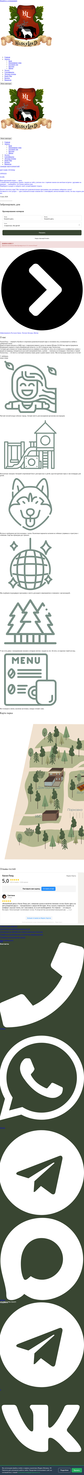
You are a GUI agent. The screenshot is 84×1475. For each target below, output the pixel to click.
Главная (7, 57)
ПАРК (2, 177)
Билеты (7, 78)
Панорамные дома (15, 63)
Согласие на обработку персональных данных (21, 932)
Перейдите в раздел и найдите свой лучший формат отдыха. (21, 186)
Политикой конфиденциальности (29, 1472)
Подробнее (64, 1470)
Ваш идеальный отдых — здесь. (11, 180)
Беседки (11, 66)
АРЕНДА (3, 173)
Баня (10, 61)
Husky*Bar (8, 76)
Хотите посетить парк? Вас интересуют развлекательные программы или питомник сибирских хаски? (36, 189)
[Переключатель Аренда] (36, 144)
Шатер (11, 68)
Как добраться (6, 940)
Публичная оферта (8, 926)
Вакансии (8, 80)
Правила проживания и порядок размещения (21, 935)
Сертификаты (9, 72)
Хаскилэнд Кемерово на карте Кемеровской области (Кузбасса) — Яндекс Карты (42, 922)
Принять (77, 1470)
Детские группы (10, 74)
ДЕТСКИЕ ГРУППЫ (7, 170)
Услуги (7, 70)
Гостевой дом (13, 64)
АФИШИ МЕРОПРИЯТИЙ (10, 166)
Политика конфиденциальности (15, 929)
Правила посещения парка (12, 937)
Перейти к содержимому (8, 1)
